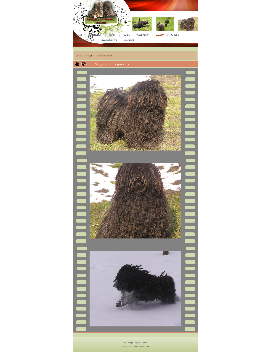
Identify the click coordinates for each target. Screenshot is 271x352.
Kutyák (112, 35)
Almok (126, 35)
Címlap (79, 55)
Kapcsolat (129, 40)
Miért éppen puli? (86, 40)
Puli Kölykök (142, 35)
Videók (174, 35)
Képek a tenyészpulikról (101, 55)
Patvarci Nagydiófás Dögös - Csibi (107, 63)
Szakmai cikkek (109, 40)
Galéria (160, 35)
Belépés (135, 342)
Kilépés (143, 342)
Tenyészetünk (95, 35)
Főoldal (127, 342)
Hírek (79, 35)
